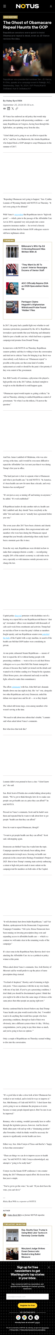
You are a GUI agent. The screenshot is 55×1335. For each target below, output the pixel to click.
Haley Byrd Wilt (14, 100)
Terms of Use (45, 1327)
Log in (37, 1322)
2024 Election (10, 17)
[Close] (48, 1267)
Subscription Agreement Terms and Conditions (33, 1329)
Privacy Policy (15, 1329)
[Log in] (51, 6)
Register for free (27, 1305)
